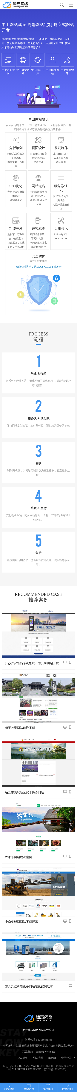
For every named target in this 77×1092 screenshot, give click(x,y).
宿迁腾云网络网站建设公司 (20, 4)
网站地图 (38, 1057)
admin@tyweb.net (45, 1051)
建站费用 (29, 1089)
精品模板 (9, 1089)
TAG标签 (22, 1057)
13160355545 (45, 1039)
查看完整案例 (38, 632)
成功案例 (48, 1089)
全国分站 (66, 1057)
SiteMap (52, 1057)
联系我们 (67, 1089)
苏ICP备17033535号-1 (56, 1069)
